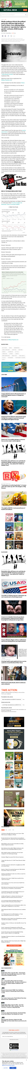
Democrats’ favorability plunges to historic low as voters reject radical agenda (13, 440)
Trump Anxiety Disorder (13, 41)
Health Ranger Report (6, 968)
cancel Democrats (19, 38)
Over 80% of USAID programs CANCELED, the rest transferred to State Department (13, 596)
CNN (5, 19)
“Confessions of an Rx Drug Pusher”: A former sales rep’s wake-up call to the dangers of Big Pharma (13, 486)
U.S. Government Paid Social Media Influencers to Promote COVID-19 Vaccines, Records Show (11, 901)
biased (9, 38)
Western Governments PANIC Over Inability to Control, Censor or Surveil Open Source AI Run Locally (12, 991)
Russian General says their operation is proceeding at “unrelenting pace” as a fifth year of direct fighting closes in (13, 839)
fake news (7, 39)
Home (2, 19)
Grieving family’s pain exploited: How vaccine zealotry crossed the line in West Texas (13, 662)
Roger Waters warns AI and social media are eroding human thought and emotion (12, 844)
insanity (11, 39)
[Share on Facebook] (8, 36)
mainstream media (11, 40)
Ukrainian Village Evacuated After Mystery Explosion (12, 857)
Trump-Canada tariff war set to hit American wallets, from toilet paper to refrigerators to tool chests (13, 905)
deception (3, 39)
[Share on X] (11, 36)
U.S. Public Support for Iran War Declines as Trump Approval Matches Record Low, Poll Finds (12, 914)
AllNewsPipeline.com (6, 80)
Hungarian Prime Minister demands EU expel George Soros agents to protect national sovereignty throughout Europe (13, 418)
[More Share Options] (14, 36)
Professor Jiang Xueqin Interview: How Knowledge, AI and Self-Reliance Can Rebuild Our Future (13, 1013)
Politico (23, 82)
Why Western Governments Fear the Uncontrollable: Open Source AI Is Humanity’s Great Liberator (12, 888)
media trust (17, 40)
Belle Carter (8, 483)
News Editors (8, 33)
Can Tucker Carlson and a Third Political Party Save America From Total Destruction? (13, 998)
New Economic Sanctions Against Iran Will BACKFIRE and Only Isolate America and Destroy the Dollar (14, 1021)
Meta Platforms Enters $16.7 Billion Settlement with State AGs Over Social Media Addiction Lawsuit (12, 849)
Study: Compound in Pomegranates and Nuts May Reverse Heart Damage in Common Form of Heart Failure (13, 928)
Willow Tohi (8, 392)
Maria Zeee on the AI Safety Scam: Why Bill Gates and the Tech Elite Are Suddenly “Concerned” (13, 919)
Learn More (5, 1067)
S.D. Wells (8, 459)
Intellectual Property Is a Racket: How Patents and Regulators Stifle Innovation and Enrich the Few (12, 896)
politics (2, 41)
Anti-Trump (5, 38)
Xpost (19, 41)
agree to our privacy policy (8, 1065)
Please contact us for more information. (8, 711)
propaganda (6, 41)
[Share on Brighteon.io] (5, 36)
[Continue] (25, 1036)
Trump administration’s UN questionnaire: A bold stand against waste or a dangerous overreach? (13, 395)
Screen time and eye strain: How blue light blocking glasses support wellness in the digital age (12, 932)
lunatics (6, 40)
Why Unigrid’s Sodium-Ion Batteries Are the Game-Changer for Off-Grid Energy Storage (12, 853)
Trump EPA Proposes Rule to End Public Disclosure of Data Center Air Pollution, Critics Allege (12, 892)
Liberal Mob (22, 39)
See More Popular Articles (14, 945)
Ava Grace (8, 506)
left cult (18, 39)
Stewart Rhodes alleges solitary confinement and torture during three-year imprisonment (13, 640)
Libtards (2, 40)
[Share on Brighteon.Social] (2, 36)
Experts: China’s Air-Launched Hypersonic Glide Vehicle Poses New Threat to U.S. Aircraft (13, 870)
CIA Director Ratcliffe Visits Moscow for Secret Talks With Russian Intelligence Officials (12, 834)
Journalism (15, 39)
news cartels (22, 40)
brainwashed (13, 38)
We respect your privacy (14, 1039)
